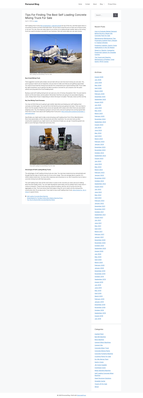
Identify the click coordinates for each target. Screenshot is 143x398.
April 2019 (98, 293)
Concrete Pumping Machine (104, 354)
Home (80, 4)
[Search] (115, 15)
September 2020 (100, 248)
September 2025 (100, 99)
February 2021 (99, 234)
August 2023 (99, 158)
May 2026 (98, 85)
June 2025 (98, 108)
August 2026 (99, 77)
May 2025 (98, 111)
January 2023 (99, 175)
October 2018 (99, 310)
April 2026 (98, 88)
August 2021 (99, 217)
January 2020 (99, 268)
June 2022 (98, 192)
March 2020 (99, 262)
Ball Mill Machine (100, 337)
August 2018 (99, 316)
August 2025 (99, 102)
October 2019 (99, 276)
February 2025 (99, 116)
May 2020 (98, 257)
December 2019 (100, 271)
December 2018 (100, 304)
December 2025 (100, 96)
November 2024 (100, 119)
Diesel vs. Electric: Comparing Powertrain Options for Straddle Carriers (105, 52)
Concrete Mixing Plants (102, 351)
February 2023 (99, 172)
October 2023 (99, 153)
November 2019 (100, 274)
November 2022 (100, 178)
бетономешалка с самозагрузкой (51, 25)
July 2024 (98, 127)
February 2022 (99, 200)
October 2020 (99, 245)
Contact (87, 4)
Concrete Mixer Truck (102, 348)
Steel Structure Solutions (103, 378)
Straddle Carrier (100, 381)
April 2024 (98, 136)
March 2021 (98, 231)
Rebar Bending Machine (103, 370)
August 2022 (99, 186)
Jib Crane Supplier (101, 365)
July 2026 (98, 80)
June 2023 (98, 164)
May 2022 (98, 195)
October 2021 (99, 212)
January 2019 (99, 302)
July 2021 (98, 220)
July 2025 (98, 105)
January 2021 (99, 237)
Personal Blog (32, 4)
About (95, 4)
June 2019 (98, 288)
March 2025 (99, 113)
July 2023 (98, 161)
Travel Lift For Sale (101, 384)
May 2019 (98, 290)
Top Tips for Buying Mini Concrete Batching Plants (41, 199)
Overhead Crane (100, 368)
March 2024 (99, 139)
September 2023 (100, 156)
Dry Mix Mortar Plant (101, 359)
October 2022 (99, 181)
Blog (101, 4)
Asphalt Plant (99, 334)
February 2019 (99, 299)
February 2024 (99, 141)
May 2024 (98, 133)
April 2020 (98, 260)
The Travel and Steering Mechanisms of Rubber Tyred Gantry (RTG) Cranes (104, 59)
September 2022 (100, 184)
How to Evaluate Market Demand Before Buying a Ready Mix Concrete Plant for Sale (106, 33)
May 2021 (98, 226)
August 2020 (99, 251)
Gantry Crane (99, 362)
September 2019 (100, 279)
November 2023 (100, 150)
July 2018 (98, 319)
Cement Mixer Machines (103, 342)
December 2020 (100, 240)
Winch (97, 387)
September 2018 (100, 313)
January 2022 (99, 203)
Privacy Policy (112, 4)
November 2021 (100, 209)
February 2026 (99, 94)
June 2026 (98, 82)
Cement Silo (99, 345)
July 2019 (98, 285)
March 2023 (99, 170)
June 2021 (98, 223)
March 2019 (99, 296)
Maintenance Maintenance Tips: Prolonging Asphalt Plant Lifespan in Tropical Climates (106, 40)
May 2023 (98, 167)
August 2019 (99, 282)
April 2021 (98, 229)
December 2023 (100, 147)
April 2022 (98, 198)
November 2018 (100, 307)
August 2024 (99, 125)
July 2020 (98, 254)
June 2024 (98, 130)
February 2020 (99, 265)
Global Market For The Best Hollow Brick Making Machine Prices (45, 198)
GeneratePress (81, 395)
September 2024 (100, 122)
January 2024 (99, 144)
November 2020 (100, 243)
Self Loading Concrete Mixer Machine (37, 196)
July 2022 (98, 189)
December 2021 (100, 206)
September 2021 (100, 215)
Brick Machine (99, 339)
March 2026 (99, 91)
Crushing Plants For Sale (103, 356)
